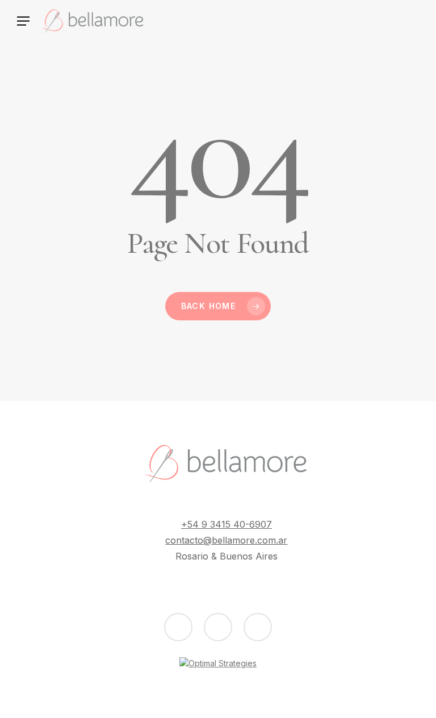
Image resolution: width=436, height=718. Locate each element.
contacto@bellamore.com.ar (226, 540)
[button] (23, 21)
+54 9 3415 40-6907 (226, 524)
